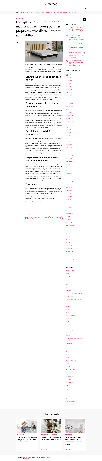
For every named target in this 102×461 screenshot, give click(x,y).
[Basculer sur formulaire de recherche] (85, 8)
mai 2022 (68, 202)
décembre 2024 (70, 118)
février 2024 (69, 147)
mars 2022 (69, 207)
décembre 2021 (70, 216)
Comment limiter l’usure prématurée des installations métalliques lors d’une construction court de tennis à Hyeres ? (76, 37)
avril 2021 (68, 239)
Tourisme (68, 379)
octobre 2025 (69, 103)
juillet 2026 (69, 80)
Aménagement (19, 18)
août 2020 (69, 262)
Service (68, 366)
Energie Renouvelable (71, 315)
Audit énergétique (71, 279)
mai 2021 (68, 236)
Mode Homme (69, 349)
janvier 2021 (69, 248)
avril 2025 (68, 112)
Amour (68, 273)
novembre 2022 (70, 184)
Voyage (68, 385)
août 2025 (69, 109)
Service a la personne (71, 369)
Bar (67, 282)
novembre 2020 (70, 254)
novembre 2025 (70, 101)
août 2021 (69, 228)
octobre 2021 (69, 222)
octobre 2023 (69, 158)
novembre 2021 (70, 219)
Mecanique (69, 343)
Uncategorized (70, 382)
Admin (17, 42)
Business (50, 8)
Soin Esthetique (70, 372)
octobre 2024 (69, 124)
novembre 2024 (70, 121)
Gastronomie (20, 8)
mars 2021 (69, 242)
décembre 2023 (70, 153)
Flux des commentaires (72, 398)
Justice (68, 335)
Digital (28, 8)
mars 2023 (69, 173)
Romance (68, 354)
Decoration (35, 8)
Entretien (68, 318)
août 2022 (69, 193)
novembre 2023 (70, 155)
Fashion (63, 8)
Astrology (68, 276)
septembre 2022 (70, 190)
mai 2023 (68, 167)
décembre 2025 (70, 98)
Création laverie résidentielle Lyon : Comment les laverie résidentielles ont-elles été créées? (27, 439)
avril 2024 (68, 141)
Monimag (51, 4)
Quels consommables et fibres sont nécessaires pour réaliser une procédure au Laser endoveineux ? (77, 29)
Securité (68, 363)
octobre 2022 (69, 187)
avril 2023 (68, 170)
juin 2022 (68, 199)
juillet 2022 (69, 196)
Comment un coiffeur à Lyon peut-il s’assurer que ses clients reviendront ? (51, 439)
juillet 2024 (69, 132)
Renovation (69, 351)
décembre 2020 (70, 251)
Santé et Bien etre (71, 360)
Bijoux (67, 284)
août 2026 (69, 77)
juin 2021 (68, 233)
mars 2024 (69, 144)
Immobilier (69, 332)
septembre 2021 (70, 225)
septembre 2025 (70, 106)
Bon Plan (43, 8)
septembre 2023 (70, 161)
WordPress (26, 458)
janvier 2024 (69, 150)
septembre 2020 (70, 259)
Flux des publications (71, 396)
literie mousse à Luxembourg (38, 64)
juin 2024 (68, 135)
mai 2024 (68, 138)
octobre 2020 (69, 257)
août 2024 (69, 129)
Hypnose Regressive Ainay (73, 330)
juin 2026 (68, 83)
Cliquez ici (38, 201)
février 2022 (69, 210)
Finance (68, 324)
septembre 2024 (70, 127)
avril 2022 (68, 205)
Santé (69, 8)
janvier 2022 (69, 213)
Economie (56, 8)
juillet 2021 (69, 231)
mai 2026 (68, 86)
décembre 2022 (70, 181)
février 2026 (69, 92)
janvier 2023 (69, 179)
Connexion (69, 393)
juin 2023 (68, 164)
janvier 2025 (69, 115)
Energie (68, 312)
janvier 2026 (69, 95)
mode (67, 346)
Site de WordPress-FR (71, 401)
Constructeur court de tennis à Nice (75, 293)
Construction (69, 296)
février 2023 (69, 176)
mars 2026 (69, 89)
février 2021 (69, 245)
